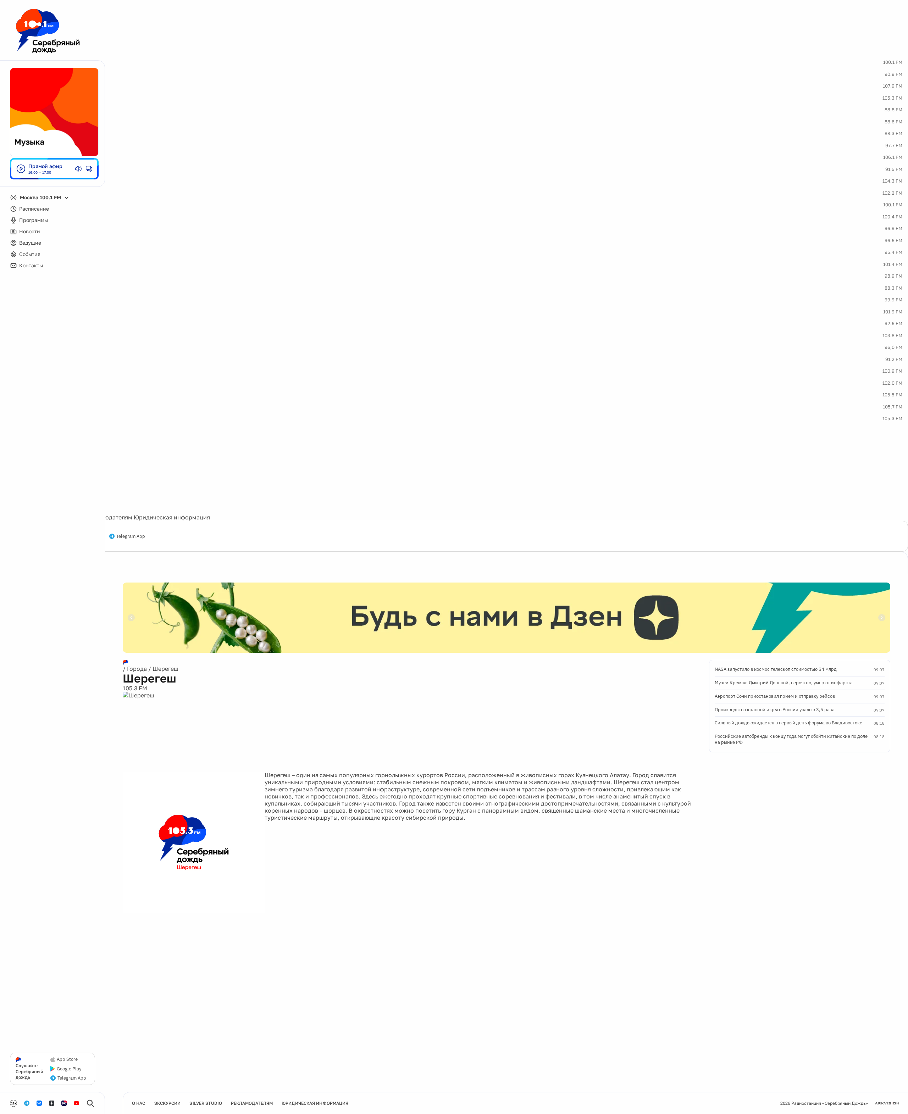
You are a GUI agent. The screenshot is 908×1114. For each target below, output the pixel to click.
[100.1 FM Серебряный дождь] (48, 31)
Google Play (69, 1069)
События (29, 254)
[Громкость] (78, 169)
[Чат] (89, 169)
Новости (29, 231)
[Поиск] (90, 1103)
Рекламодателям (108, 517)
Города (137, 668)
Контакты (31, 265)
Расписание (34, 209)
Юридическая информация (172, 517)
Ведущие (30, 243)
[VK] (39, 1103)
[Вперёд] (881, 617)
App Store (67, 1059)
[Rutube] (64, 1103)
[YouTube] (76, 1103)
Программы (33, 220)
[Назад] (131, 617)
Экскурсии (167, 1103)
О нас (138, 1103)
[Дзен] (51, 1103)
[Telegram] (26, 1103)
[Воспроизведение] (21, 168)
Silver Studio (205, 1103)
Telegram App (130, 536)
